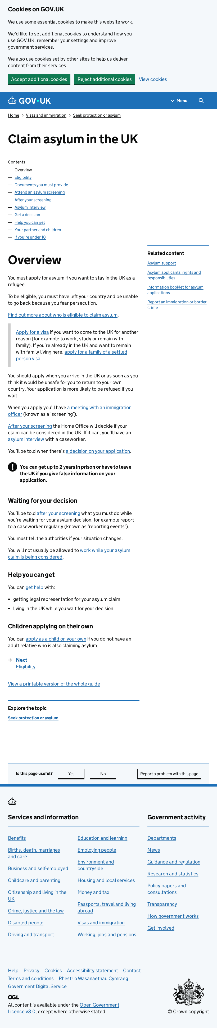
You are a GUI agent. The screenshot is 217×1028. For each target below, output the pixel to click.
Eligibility (23, 177)
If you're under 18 (30, 237)
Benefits (17, 838)
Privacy (31, 970)
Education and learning (102, 838)
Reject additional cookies (105, 79)
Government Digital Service (37, 986)
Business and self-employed (38, 868)
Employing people (97, 850)
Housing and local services (106, 880)
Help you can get (30, 222)
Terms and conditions (31, 978)
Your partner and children (38, 229)
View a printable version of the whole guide (54, 684)
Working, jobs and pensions (107, 934)
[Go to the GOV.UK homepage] (29, 101)
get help (34, 587)
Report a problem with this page (169, 773)
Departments (161, 838)
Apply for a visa (32, 332)
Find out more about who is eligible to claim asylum (62, 315)
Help (13, 970)
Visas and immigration (46, 115)
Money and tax (93, 892)
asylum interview (26, 439)
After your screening (33, 199)
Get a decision (27, 214)
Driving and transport (31, 934)
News (153, 850)
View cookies (153, 79)
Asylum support (161, 263)
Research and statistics (172, 874)
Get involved (160, 928)
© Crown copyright (188, 1011)
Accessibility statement (92, 970)
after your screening (58, 513)
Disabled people (25, 923)
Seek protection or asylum (97, 115)
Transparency (162, 904)
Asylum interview (30, 207)
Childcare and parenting (34, 880)
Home (13, 115)
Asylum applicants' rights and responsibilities (174, 275)
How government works (173, 916)
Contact (132, 970)
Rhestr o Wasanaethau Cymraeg (93, 978)
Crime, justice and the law (36, 911)
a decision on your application (98, 451)
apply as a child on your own (56, 639)
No (108, 773)
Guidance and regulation (173, 862)
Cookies (53, 970)
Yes (76, 773)
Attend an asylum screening (40, 192)
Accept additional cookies (39, 79)
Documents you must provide (41, 184)
